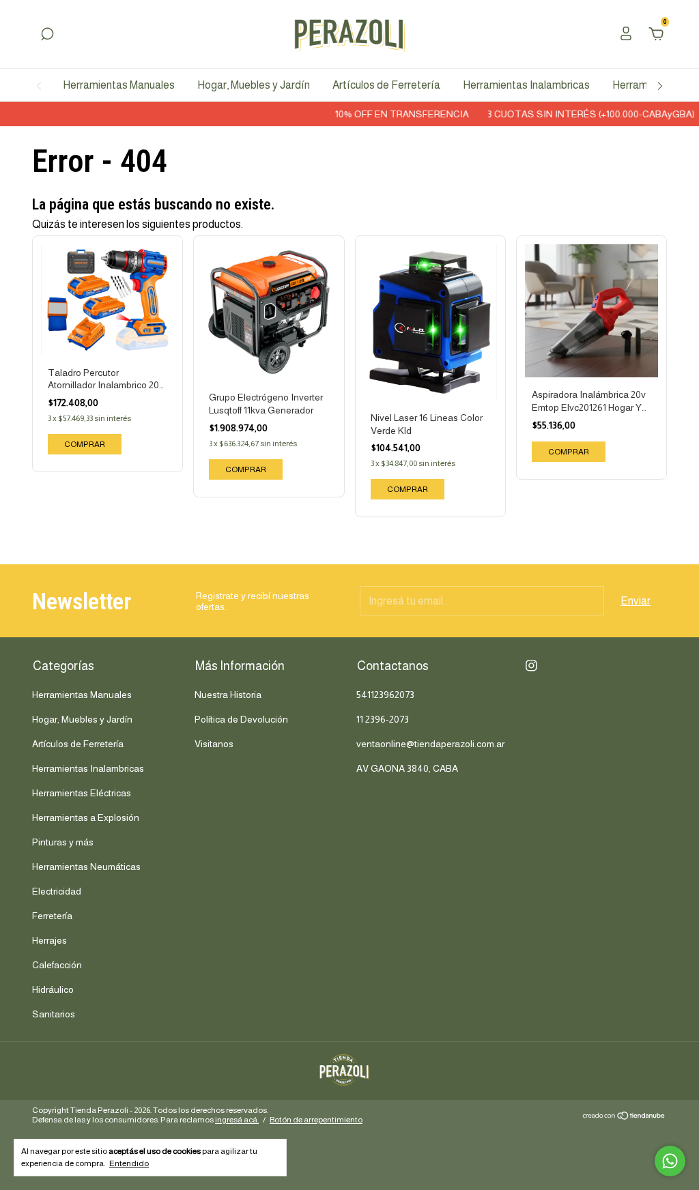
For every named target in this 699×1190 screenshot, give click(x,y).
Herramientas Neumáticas (86, 866)
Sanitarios (53, 1013)
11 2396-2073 (382, 719)
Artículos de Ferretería (386, 85)
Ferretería (52, 915)
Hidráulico (53, 989)
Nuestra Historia (228, 694)
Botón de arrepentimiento (316, 1119)
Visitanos (214, 743)
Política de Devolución (241, 719)
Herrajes (49, 940)
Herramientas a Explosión (85, 817)
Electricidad (56, 891)
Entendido (129, 1163)
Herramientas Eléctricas (81, 792)
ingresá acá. (237, 1119)
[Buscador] (47, 34)
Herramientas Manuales (119, 85)
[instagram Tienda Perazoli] (531, 665)
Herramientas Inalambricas (526, 85)
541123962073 (385, 694)
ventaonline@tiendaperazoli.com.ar (430, 743)
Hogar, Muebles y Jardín (253, 85)
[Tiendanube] (624, 1116)
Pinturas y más (63, 842)
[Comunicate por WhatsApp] (670, 1161)
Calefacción (57, 964)
